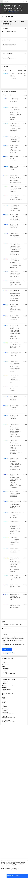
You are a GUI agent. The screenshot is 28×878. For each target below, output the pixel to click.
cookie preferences (5, 869)
